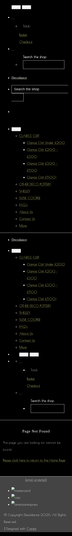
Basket (23, 35)
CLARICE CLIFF (29, 136)
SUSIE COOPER (29, 198)
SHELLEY (24, 191)
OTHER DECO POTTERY (35, 184)
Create (31, 529)
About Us (26, 212)
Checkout (25, 42)
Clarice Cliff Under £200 (46, 143)
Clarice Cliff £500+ (42, 177)
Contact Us (27, 219)
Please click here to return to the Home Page (34, 460)
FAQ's (23, 205)
